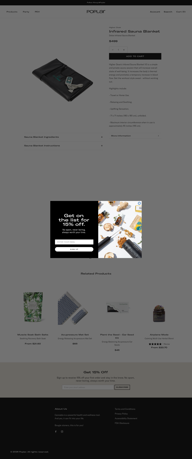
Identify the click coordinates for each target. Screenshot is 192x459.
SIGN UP (74, 249)
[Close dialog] (139, 203)
